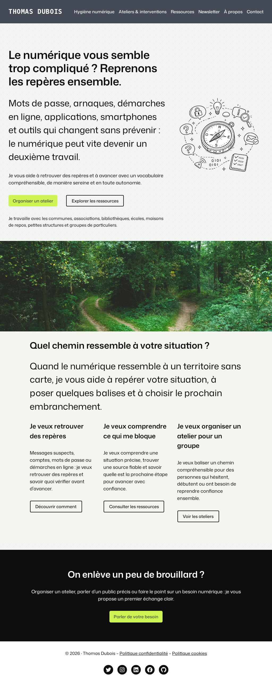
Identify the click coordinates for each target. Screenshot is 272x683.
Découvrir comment (55, 506)
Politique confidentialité (144, 653)
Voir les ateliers (198, 516)
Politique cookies (189, 653)
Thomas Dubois (35, 11)
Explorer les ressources (95, 201)
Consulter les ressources (134, 506)
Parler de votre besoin (136, 616)
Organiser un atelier (33, 201)
